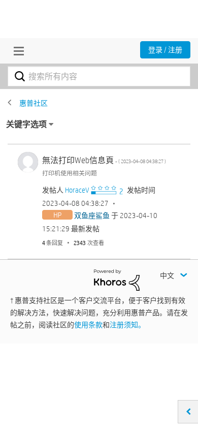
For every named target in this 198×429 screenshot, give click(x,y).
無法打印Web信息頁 (104, 160)
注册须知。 (127, 324)
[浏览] (16, 51)
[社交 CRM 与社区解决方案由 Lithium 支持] (117, 279)
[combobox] (99, 76)
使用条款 (88, 324)
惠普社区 (33, 103)
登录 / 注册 (165, 49)
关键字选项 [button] (26, 124)
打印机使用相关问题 (69, 173)
